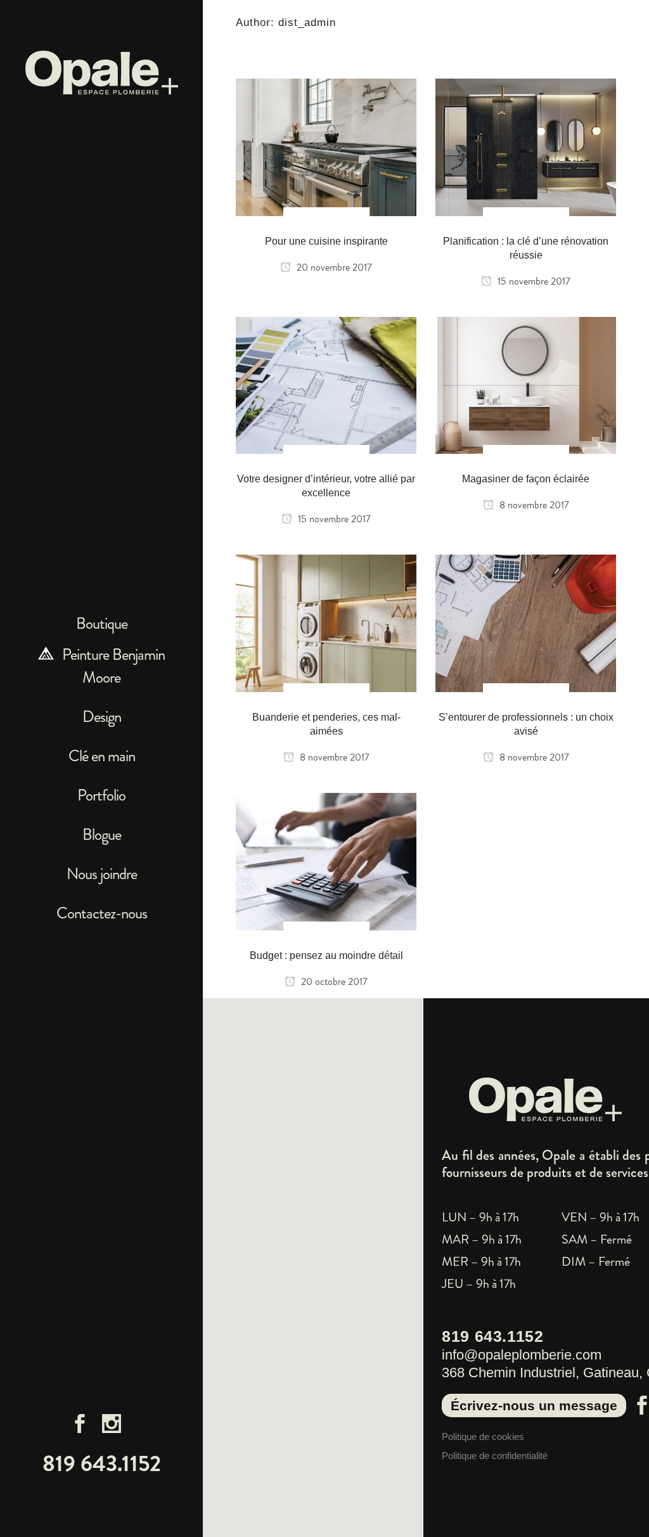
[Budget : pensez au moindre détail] (326, 859)
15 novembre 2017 (532, 281)
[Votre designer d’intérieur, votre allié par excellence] (326, 383)
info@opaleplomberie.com (521, 1355)
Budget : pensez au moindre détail (326, 955)
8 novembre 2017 (533, 505)
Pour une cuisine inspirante (326, 241)
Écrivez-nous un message (534, 1405)
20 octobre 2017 (333, 981)
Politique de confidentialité (495, 1455)
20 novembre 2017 (333, 267)
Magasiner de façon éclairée (525, 478)
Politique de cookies (483, 1436)
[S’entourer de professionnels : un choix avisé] (525, 621)
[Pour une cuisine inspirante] (326, 145)
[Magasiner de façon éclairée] (525, 383)
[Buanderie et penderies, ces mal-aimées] (326, 621)
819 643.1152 (101, 1463)
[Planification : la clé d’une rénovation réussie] (525, 145)
